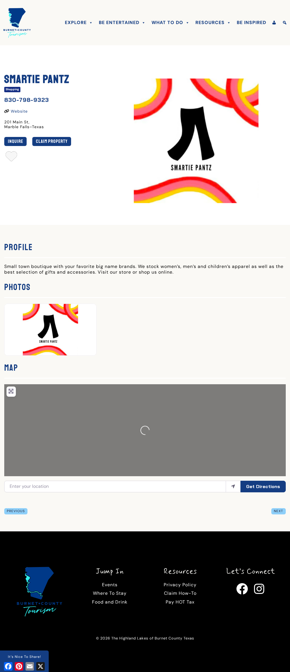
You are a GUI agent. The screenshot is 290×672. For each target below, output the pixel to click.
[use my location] (233, 486)
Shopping (12, 89)
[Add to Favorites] (11, 158)
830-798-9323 (26, 99)
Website (19, 111)
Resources (210, 22)
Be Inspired (251, 22)
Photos (17, 287)
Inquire (15, 141)
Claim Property (52, 141)
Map (11, 367)
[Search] (285, 22)
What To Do (167, 22)
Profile (18, 247)
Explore (76, 22)
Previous (16, 511)
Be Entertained (119, 22)
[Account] (274, 22)
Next (278, 511)
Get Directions (263, 486)
